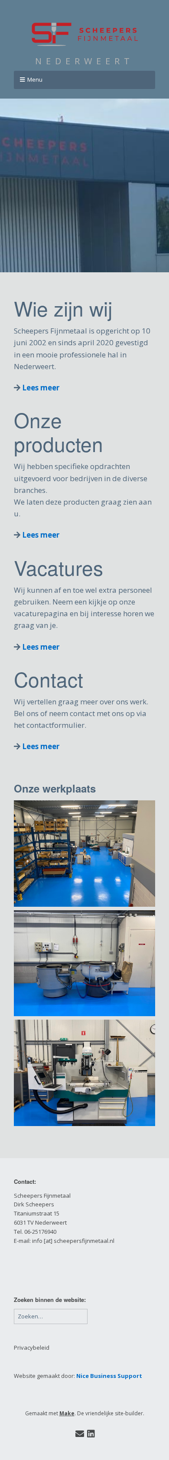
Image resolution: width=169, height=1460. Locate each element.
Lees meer (40, 388)
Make (67, 1413)
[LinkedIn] (91, 1434)
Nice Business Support (109, 1376)
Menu (34, 79)
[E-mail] (79, 1434)
